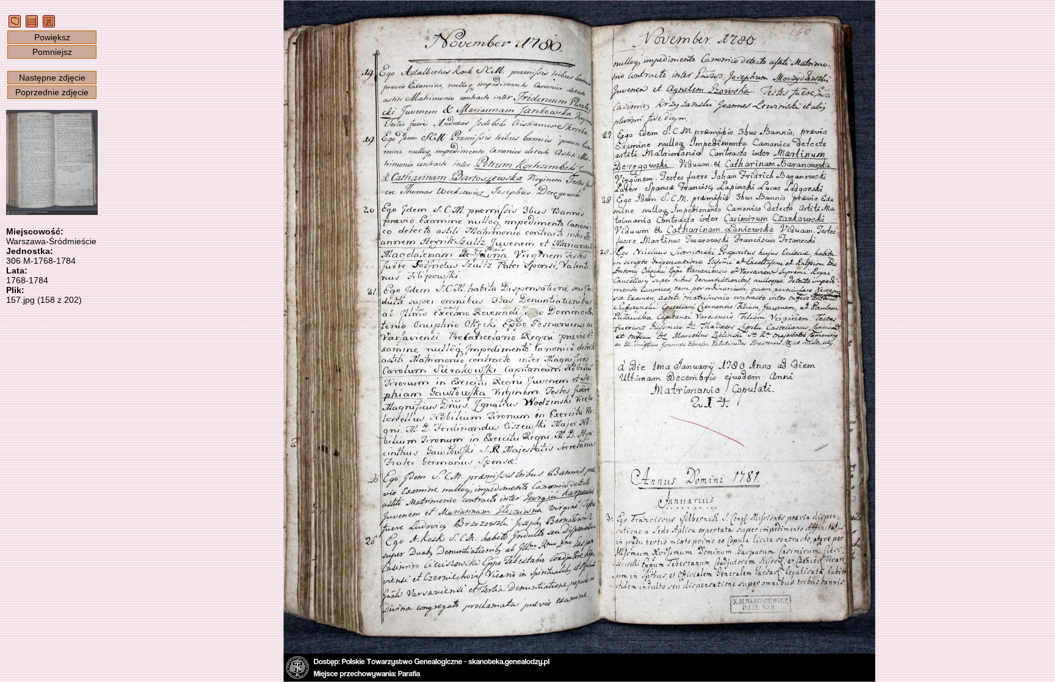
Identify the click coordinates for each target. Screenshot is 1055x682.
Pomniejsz (52, 52)
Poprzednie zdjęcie (52, 92)
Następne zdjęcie (52, 77)
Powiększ (52, 37)
